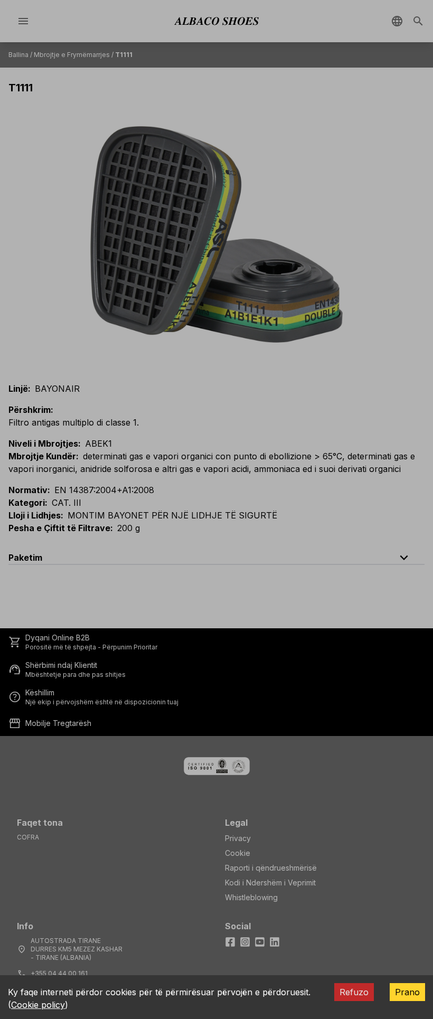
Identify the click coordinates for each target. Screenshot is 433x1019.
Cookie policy (38, 1004)
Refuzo (354, 992)
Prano (407, 992)
